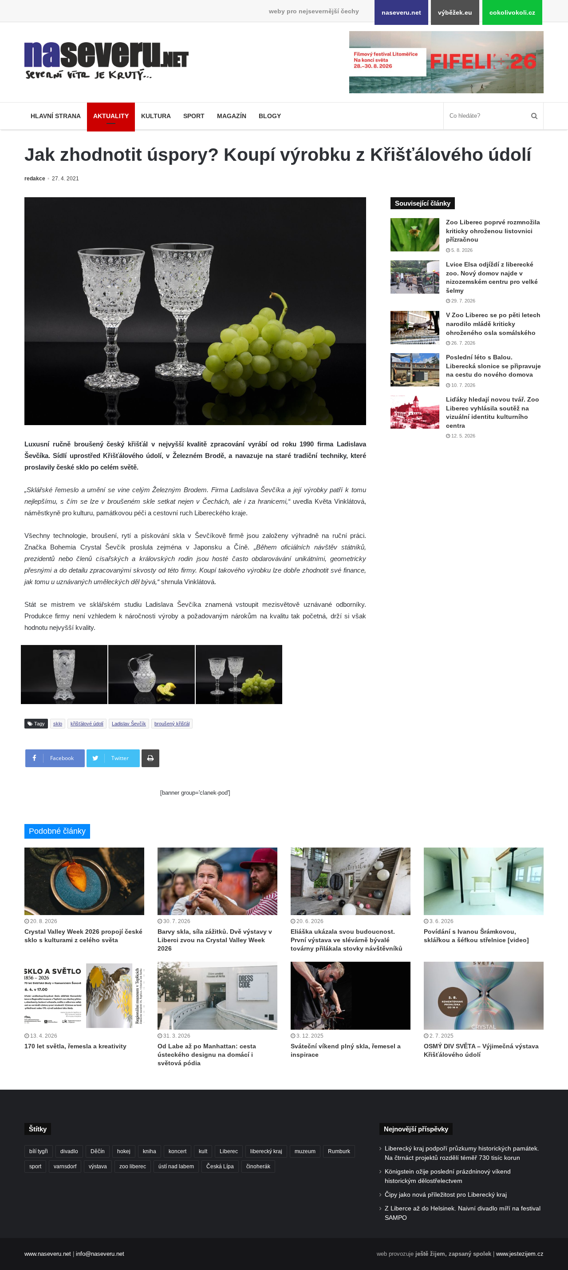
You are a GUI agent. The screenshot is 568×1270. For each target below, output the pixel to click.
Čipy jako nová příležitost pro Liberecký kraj (446, 1194)
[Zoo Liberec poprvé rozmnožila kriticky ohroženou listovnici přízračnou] (414, 234)
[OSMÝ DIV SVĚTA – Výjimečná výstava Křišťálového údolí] (484, 995)
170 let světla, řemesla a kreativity (75, 1046)
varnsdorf (65, 1166)
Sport (194, 115)
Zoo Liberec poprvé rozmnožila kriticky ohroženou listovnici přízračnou (493, 231)
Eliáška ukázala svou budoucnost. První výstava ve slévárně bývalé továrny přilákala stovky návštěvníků (346, 940)
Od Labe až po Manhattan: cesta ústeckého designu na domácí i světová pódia (207, 1055)
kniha (149, 1151)
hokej (123, 1151)
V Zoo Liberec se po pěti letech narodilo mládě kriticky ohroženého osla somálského (493, 323)
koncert (177, 1151)
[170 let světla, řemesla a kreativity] (84, 995)
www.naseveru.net (47, 1253)
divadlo (69, 1151)
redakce (34, 178)
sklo (57, 723)
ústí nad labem (176, 1166)
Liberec (229, 1151)
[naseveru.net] (106, 61)
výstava (98, 1166)
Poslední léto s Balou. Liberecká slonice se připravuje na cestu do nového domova (493, 366)
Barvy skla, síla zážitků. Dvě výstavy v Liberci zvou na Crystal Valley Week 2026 (215, 940)
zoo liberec (132, 1166)
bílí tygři (38, 1151)
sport (35, 1166)
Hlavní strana (56, 115)
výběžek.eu (455, 12)
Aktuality (111, 115)
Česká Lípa (220, 1166)
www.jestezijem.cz (520, 1253)
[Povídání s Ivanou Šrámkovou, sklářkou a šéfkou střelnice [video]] (484, 881)
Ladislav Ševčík (129, 723)
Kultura (156, 115)
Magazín (231, 115)
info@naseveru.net (100, 1253)
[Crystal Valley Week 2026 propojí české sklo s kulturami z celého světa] (84, 881)
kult (203, 1151)
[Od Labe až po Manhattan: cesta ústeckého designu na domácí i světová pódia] (217, 995)
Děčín (98, 1151)
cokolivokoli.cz (512, 12)
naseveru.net (401, 12)
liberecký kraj (266, 1151)
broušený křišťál (171, 723)
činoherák (258, 1166)
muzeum (305, 1151)
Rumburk (339, 1151)
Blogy (270, 115)
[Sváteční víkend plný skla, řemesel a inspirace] (350, 995)
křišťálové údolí (87, 723)
